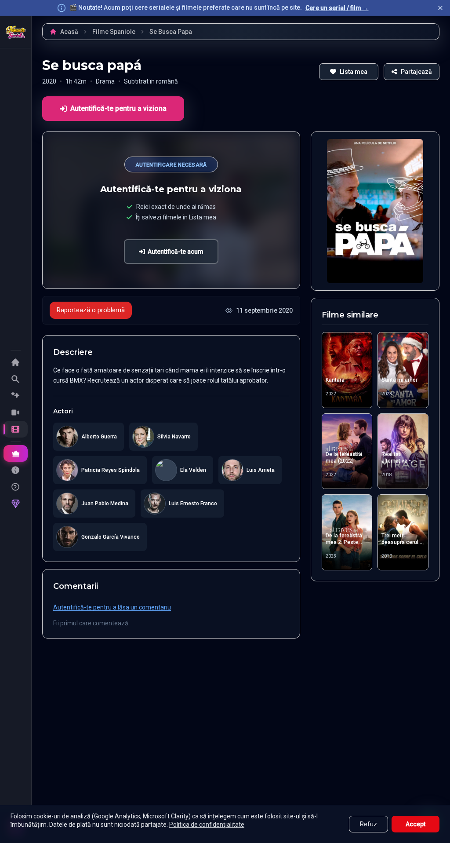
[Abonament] (16, 453)
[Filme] (16, 429)
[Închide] (440, 8)
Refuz (368, 824)
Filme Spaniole (113, 31)
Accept (415, 824)
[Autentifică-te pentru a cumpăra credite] (16, 503)
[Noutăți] (16, 395)
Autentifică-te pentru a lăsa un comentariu (112, 607)
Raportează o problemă (91, 310)
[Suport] (16, 486)
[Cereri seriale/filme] (16, 470)
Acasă (69, 31)
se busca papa (170, 31)
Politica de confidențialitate (206, 824)
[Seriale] (16, 412)
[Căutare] (16, 379)
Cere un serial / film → (337, 7)
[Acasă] (15, 32)
